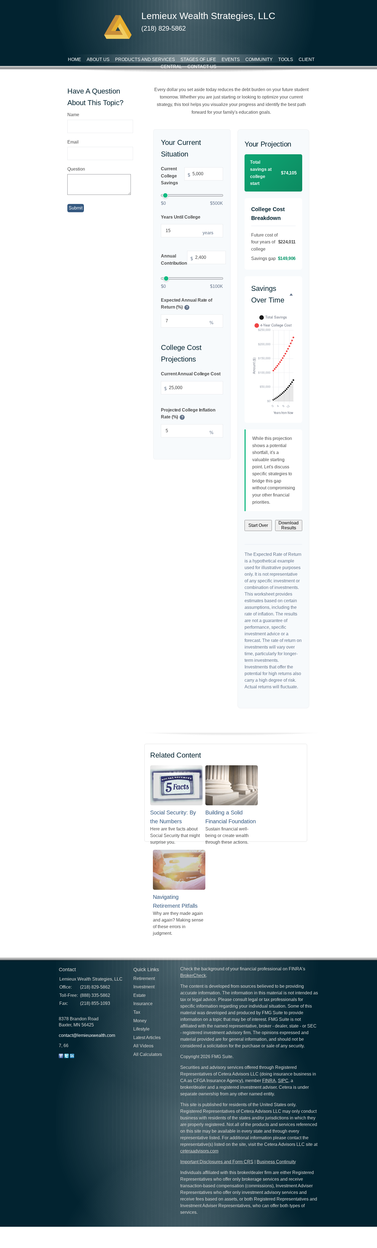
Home (74, 59)
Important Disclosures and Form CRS (216, 1161)
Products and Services (145, 59)
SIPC (283, 1080)
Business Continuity (276, 1161)
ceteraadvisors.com (199, 1151)
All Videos (143, 1045)
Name (73, 114)
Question (76, 169)
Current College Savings (175, 175)
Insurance (143, 1003)
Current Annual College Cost (191, 373)
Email (73, 142)
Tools (285, 59)
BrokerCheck (193, 975)
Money (140, 1020)
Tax (136, 1012)
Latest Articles (147, 1037)
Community (259, 59)
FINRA (269, 1080)
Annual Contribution (177, 259)
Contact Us (201, 66)
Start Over (258, 525)
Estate (139, 995)
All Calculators (147, 1054)
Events (231, 59)
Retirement (144, 978)
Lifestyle (141, 1029)
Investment (144, 986)
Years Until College (180, 216)
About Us (98, 59)
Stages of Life (198, 59)
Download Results (288, 525)
